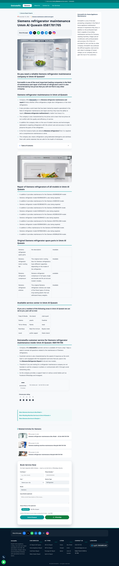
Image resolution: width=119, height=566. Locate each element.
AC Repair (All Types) (35, 544)
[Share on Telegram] (46, 32)
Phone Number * (49, 472)
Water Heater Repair (35, 554)
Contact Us (46, 5)
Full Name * (23, 472)
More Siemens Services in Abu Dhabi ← (30, 412)
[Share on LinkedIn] (42, 32)
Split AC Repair (49, 554)
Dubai (61, 544)
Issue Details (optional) (26, 493)
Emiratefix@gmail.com (81, 548)
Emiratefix (16, 5)
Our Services (56, 5)
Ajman (61, 551)
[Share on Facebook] (30, 32)
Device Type (48, 479)
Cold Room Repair (34, 551)
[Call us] (4, 557)
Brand (21, 486)
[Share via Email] (50, 32)
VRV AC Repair (49, 544)
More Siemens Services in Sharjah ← (30, 418)
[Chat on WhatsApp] (3, 562)
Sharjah (62, 548)
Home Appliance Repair (36, 548)
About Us (37, 5)
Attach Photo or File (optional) (28, 505)
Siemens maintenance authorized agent (42, 16)
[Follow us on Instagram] (54, 32)
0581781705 (78, 544)
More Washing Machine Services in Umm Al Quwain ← (35, 415)
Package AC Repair (50, 551)
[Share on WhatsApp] (38, 32)
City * (21, 479)
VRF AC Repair (48, 548)
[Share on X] (34, 32)
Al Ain (68, 548)
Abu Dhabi (69, 544)
